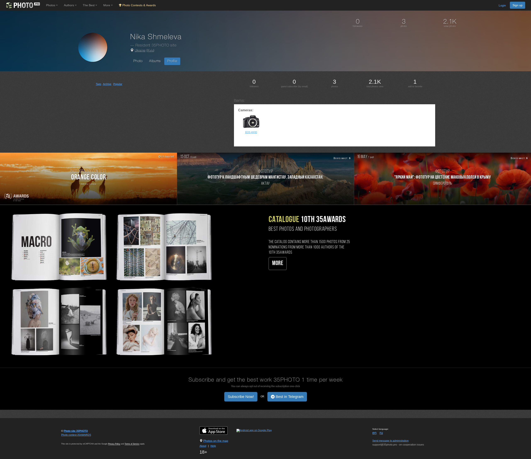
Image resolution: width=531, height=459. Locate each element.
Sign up (517, 5)
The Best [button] (89, 5)
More (277, 263)
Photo (137, 61)
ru (381, 433)
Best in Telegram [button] (289, 397)
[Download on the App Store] (218, 430)
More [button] (107, 5)
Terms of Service (132, 444)
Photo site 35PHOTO (76, 431)
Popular (117, 84)
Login (502, 5)
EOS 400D (251, 132)
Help (213, 445)
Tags (98, 84)
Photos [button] (51, 5)
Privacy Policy (114, 444)
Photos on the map (215, 440)
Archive (107, 84)
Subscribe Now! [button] (241, 397)
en (374, 433)
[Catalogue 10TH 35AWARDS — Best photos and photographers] (110, 283)
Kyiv (150, 50)
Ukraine (140, 50)
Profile (172, 61)
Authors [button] (69, 5)
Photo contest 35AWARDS (76, 434)
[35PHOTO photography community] (22, 5)
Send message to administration (390, 440)
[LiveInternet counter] (70, 438)
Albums (155, 61)
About (203, 445)
